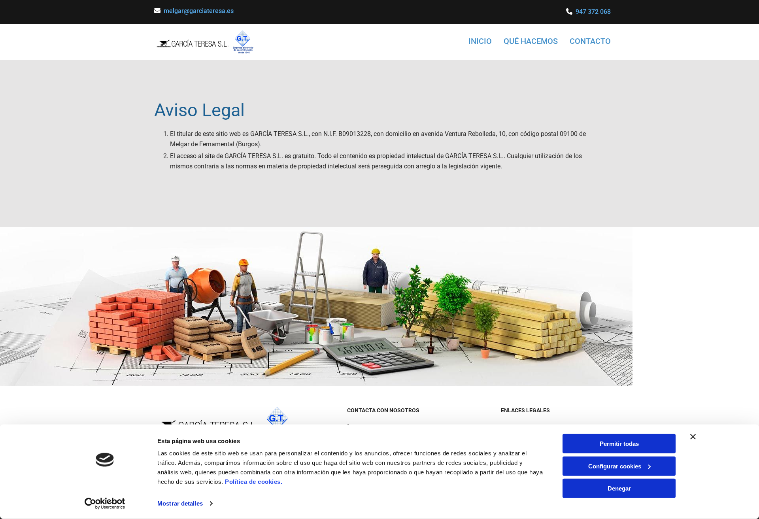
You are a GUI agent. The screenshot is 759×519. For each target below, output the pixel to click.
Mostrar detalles (180, 503)
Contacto (590, 41)
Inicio (480, 41)
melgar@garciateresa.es (199, 11)
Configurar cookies (614, 465)
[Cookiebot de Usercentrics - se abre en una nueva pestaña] (105, 504)
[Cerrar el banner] (693, 437)
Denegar (619, 488)
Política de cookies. (253, 481)
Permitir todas (619, 443)
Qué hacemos (531, 41)
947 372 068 (593, 11)
